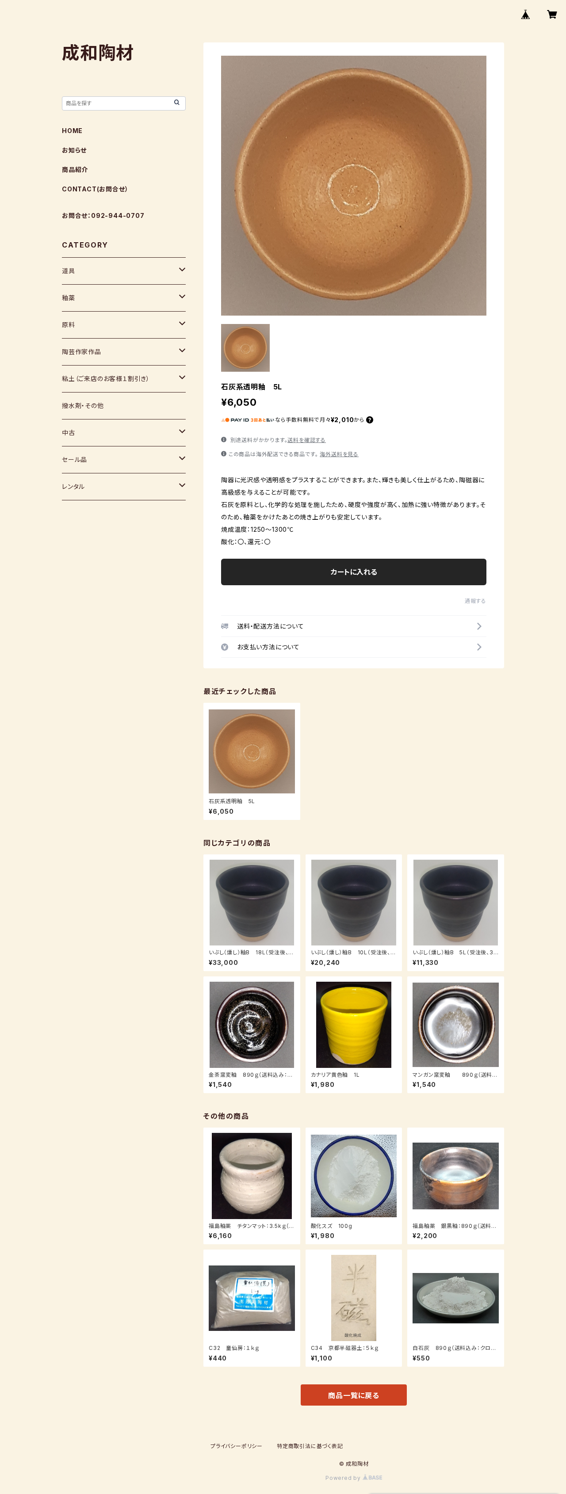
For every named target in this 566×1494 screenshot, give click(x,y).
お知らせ (74, 150)
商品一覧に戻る (353, 1395)
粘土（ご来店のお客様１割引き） (106, 378)
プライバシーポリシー (236, 1446)
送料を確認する (306, 440)
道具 (68, 270)
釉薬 (68, 297)
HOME (72, 130)
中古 (68, 432)
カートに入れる (354, 572)
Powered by (344, 1478)
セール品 (74, 459)
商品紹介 (75, 169)
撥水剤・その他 (83, 405)
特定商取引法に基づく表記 (310, 1446)
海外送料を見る (339, 454)
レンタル (73, 486)
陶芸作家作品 (81, 351)
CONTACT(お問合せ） (95, 189)
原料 (68, 324)
